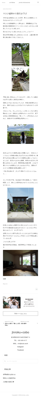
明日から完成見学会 (9, 378)
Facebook (20, 350)
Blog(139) (5, 284)
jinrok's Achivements (24, 2)
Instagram (20, 347)
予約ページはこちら (20, 314)
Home (3, 2)
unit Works (12, 2)
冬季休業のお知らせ (9, 374)
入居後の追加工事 (8, 382)
